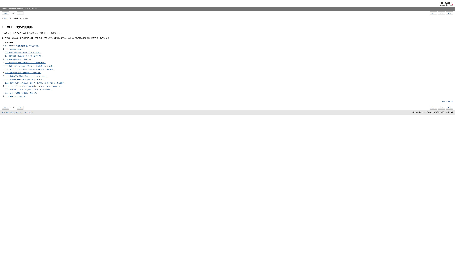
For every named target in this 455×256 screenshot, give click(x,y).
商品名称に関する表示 (10, 112)
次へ (20, 13)
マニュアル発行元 (26, 112)
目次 (433, 13)
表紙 (5, 18)
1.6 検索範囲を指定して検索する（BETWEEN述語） (25, 63)
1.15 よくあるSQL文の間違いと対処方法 (21, 93)
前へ (5, 13)
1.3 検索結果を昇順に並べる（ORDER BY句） (23, 53)
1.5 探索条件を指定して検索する (18, 59)
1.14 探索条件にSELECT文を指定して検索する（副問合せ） (28, 90)
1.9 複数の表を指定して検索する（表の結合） (23, 73)
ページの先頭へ (447, 101)
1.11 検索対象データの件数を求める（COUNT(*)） (24, 79)
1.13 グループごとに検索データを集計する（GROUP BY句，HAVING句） (33, 86)
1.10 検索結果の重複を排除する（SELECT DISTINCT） (26, 76)
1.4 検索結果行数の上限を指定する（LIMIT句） (23, 56)
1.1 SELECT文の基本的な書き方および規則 (22, 46)
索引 (449, 13)
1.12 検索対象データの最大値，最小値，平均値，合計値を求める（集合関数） (35, 83)
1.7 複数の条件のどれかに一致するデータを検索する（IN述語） (29, 66)
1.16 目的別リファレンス (15, 96)
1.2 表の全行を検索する (14, 49)
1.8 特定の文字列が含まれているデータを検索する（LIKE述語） (29, 69)
